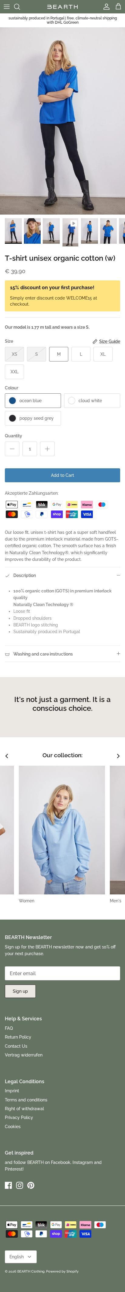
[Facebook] (8, 1185)
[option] (62, 121)
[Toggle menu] (6, 6)
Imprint (12, 1090)
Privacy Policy (19, 1117)
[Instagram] (19, 1185)
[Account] (105, 6)
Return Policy (18, 1037)
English (16, 1256)
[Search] (20, 6)
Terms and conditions (26, 1099)
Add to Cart (62, 475)
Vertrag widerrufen (23, 1055)
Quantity (13, 435)
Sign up (20, 991)
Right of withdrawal (24, 1108)
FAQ (9, 1028)
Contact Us (16, 1046)
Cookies (13, 1126)
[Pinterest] (30, 1185)
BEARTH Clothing (31, 1271)
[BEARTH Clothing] (62, 6)
